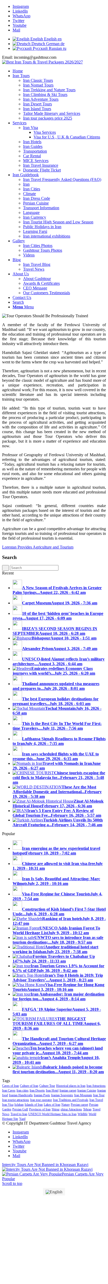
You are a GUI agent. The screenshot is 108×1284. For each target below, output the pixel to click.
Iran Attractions (96, 1086)
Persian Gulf (20, 1109)
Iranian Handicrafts (21, 1095)
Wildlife (83, 1114)
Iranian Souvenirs (62, 1095)
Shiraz (56, 1109)
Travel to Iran (18, 1114)
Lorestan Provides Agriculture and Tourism (37, 547)
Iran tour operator (41, 1100)
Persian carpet (79, 1104)
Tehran (87, 1109)
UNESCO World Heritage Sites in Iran (52, 1114)
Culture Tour (47, 1086)
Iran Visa (7, 1104)
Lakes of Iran (52, 1104)
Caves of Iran (10, 1086)
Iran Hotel (52, 1090)
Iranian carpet (68, 1090)
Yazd (22, 1119)
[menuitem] (59, 71)
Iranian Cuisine (86, 1090)
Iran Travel (96, 1100)
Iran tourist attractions (15, 1100)
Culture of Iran (29, 1086)
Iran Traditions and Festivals (70, 1100)
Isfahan (19, 1104)
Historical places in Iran (70, 1086)
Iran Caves (8, 1090)
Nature (65, 1104)
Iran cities (23, 1090)
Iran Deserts (37, 1090)
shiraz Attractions (71, 1109)
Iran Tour (99, 1095)
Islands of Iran (34, 1104)
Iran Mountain (83, 1095)
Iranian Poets (42, 1095)
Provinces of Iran (40, 1109)
